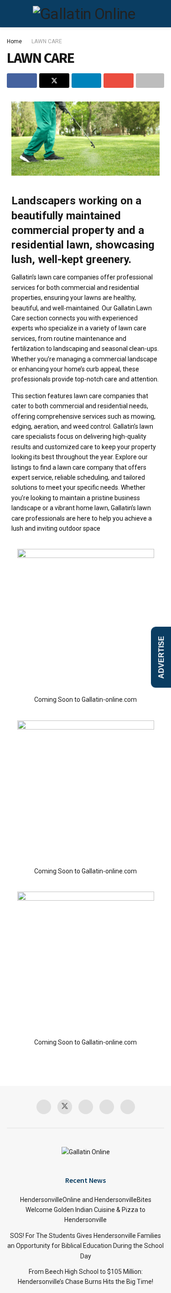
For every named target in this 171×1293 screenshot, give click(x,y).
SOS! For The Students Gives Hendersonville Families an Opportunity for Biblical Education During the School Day (85, 1246)
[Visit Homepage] (84, 13)
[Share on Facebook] (22, 80)
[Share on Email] (119, 80)
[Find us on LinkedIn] (127, 1107)
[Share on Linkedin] (87, 80)
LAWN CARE (46, 41)
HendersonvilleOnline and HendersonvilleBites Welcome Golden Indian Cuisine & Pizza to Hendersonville (85, 1210)
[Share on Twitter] (54, 80)
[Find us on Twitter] (64, 1107)
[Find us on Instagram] (85, 1107)
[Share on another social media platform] (150, 80)
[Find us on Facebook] (43, 1107)
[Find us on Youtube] (106, 1107)
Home (14, 41)
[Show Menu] (20, 13)
